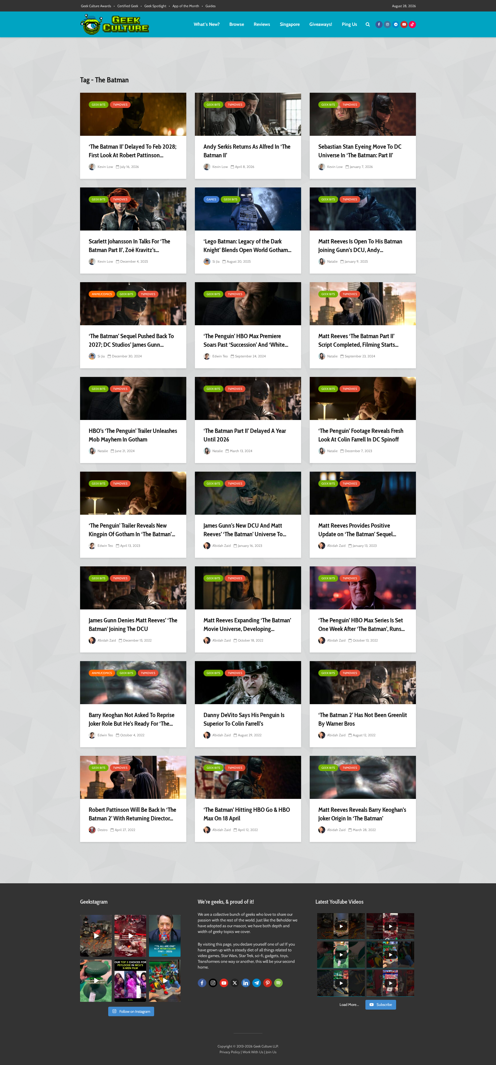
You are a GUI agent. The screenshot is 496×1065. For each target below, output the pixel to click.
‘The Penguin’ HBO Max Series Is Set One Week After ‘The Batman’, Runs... (361, 624)
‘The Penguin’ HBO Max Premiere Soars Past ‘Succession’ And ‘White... (246, 340)
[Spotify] (278, 983)
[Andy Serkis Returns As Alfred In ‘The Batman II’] (248, 114)
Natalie (332, 261)
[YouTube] (224, 983)
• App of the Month (184, 6)
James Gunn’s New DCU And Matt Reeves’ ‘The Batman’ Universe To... (245, 530)
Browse (236, 24)
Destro (102, 830)
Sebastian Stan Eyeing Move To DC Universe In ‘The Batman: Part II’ (360, 151)
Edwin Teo (220, 356)
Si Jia (216, 261)
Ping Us (349, 24)
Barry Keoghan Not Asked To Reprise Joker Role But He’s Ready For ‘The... (132, 719)
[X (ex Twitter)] (234, 983)
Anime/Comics (102, 294)
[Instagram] (213, 983)
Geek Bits (98, 104)
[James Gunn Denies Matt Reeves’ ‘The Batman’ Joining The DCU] (133, 587)
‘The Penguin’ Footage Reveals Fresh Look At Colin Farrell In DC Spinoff (360, 435)
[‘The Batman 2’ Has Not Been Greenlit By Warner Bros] (363, 682)
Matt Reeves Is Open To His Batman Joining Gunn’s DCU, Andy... (360, 245)
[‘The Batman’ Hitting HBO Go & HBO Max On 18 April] (248, 777)
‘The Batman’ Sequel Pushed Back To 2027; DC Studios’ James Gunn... (131, 340)
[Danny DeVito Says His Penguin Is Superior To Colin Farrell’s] (248, 682)
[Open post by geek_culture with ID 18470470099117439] (96, 936)
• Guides (209, 6)
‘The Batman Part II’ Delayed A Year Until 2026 (245, 435)
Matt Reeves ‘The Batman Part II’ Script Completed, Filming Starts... (358, 340)
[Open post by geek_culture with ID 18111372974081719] (165, 981)
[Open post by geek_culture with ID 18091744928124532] (96, 981)
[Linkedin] (245, 983)
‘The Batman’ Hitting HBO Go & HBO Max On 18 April (247, 814)
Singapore (290, 24)
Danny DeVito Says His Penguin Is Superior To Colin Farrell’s (244, 719)
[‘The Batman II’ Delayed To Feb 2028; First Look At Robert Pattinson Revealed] (133, 114)
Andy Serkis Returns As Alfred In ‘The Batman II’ (247, 151)
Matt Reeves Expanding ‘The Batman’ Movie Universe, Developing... (247, 624)
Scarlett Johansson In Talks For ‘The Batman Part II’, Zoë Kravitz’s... (129, 245)
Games (211, 199)
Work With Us (253, 1052)
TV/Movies (120, 104)
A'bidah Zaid (221, 545)
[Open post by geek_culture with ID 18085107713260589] (130, 936)
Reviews (262, 24)
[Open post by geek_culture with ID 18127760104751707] (165, 936)
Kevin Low (105, 166)
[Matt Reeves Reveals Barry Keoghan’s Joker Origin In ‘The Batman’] (363, 777)
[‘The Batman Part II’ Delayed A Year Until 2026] (248, 398)
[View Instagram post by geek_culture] (108, 953)
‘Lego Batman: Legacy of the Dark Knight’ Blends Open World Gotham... (247, 245)
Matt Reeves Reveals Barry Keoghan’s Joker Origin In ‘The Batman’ (362, 814)
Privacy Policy (230, 1052)
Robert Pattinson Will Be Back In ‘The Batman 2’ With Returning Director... (132, 814)
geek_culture (95, 919)
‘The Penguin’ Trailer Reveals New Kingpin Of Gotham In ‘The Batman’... (132, 530)
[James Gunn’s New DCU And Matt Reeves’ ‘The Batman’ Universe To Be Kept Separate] (248, 493)
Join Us (271, 1052)
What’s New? (207, 24)
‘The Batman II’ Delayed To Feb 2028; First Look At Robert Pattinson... (132, 151)
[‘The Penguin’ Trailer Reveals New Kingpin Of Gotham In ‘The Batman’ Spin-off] (133, 493)
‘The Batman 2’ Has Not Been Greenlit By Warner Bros (362, 719)
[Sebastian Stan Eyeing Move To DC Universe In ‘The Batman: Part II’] (363, 114)
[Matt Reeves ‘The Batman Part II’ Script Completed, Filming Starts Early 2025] (363, 303)
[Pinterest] (267, 983)
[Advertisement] (248, 59)
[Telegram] (256, 983)
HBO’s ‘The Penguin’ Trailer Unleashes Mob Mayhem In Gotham (133, 435)
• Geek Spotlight (153, 6)
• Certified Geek (126, 6)
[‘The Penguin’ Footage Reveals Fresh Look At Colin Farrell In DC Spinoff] (363, 398)
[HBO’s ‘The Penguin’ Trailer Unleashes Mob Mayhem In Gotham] (133, 398)
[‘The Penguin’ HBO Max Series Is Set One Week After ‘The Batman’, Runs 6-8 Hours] (363, 587)
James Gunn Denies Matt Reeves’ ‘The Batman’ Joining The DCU (133, 624)
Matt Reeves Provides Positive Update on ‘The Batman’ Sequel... (357, 530)
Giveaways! (320, 24)
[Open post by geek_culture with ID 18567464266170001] (130, 981)
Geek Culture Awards (96, 6)
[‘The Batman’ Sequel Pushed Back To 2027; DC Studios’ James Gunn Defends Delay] (133, 303)
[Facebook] (202, 983)
